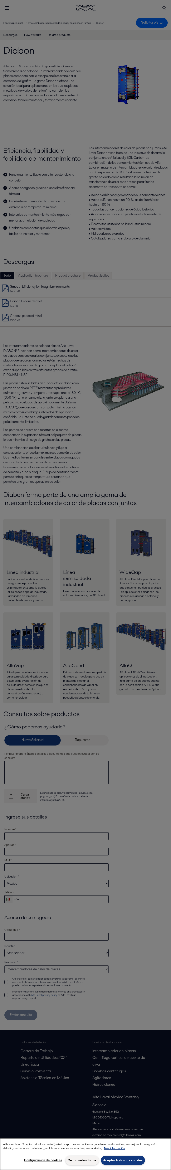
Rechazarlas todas (82, 1160)
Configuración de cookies (43, 1160)
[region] (85, 1154)
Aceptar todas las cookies (123, 1160)
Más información (114, 1148)
